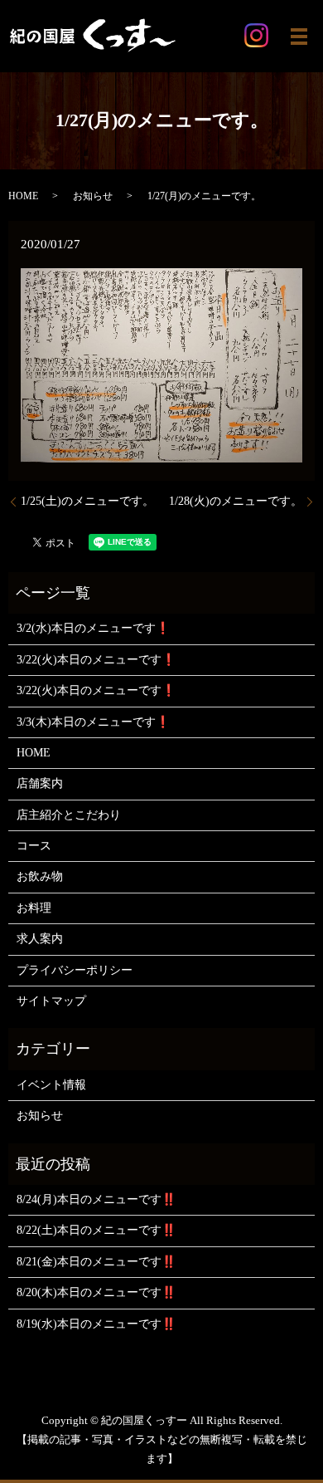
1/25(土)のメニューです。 (87, 501)
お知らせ (93, 196)
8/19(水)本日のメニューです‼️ (96, 1324)
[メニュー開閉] (299, 36)
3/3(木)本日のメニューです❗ (93, 722)
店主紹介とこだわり (69, 815)
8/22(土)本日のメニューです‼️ (96, 1230)
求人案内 (40, 938)
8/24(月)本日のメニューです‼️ (96, 1199)
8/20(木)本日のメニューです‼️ (96, 1292)
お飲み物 (40, 876)
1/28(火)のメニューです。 (235, 501)
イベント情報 (51, 1085)
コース (34, 845)
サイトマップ (51, 1001)
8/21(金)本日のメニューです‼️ (96, 1261)
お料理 (34, 908)
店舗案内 (40, 783)
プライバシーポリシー (75, 970)
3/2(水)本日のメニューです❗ (93, 628)
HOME (23, 196)
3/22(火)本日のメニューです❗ (96, 659)
